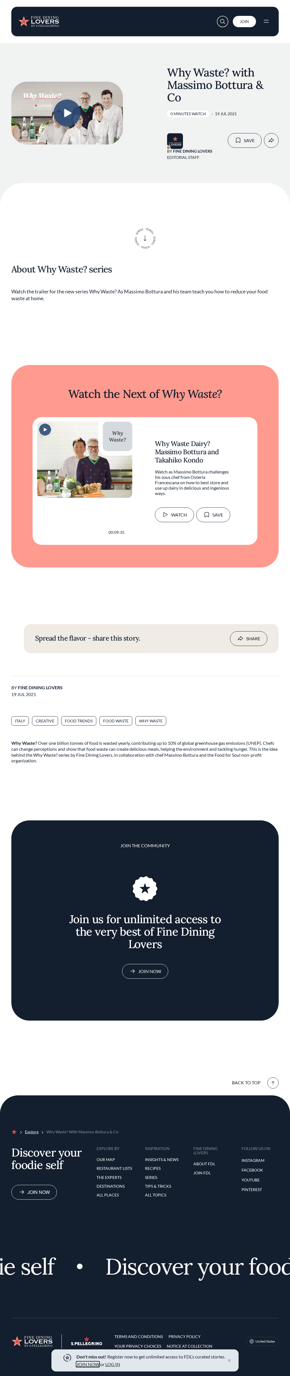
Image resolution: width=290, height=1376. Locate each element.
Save (249, 140)
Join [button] (244, 21)
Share (253, 638)
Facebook (252, 1170)
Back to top (246, 1082)
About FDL (204, 1164)
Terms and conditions (138, 1336)
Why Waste (151, 720)
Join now (38, 1192)
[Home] (38, 19)
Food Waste (116, 720)
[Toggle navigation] (266, 21)
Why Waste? (117, 436)
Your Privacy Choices (137, 1346)
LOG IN (112, 1364)
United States (265, 1341)
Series (151, 1177)
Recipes (153, 1168)
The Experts (109, 1177)
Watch (179, 514)
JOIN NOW (87, 1364)
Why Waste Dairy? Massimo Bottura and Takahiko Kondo (187, 451)
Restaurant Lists (114, 1168)
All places (108, 1195)
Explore (32, 1131)
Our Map (106, 1159)
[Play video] (67, 113)
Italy (20, 720)
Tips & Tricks (158, 1186)
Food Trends (79, 720)
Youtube (251, 1180)
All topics (155, 1195)
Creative (45, 720)
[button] (222, 21)
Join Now (149, 971)
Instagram (253, 1160)
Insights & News (161, 1159)
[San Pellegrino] (87, 1343)
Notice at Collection (189, 1346)
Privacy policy (185, 1336)
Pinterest (252, 1189)
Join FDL (202, 1173)
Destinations (111, 1186)
